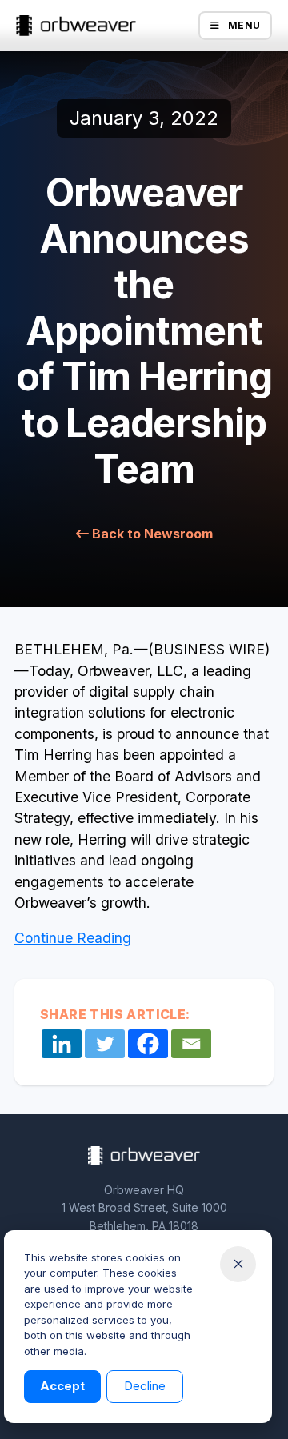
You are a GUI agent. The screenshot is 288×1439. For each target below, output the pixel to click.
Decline (145, 1385)
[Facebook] (148, 1043)
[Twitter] (105, 1043)
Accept (62, 1385)
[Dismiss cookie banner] (238, 1264)
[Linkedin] (62, 1043)
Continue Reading (72, 937)
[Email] (191, 1043)
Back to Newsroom (151, 534)
